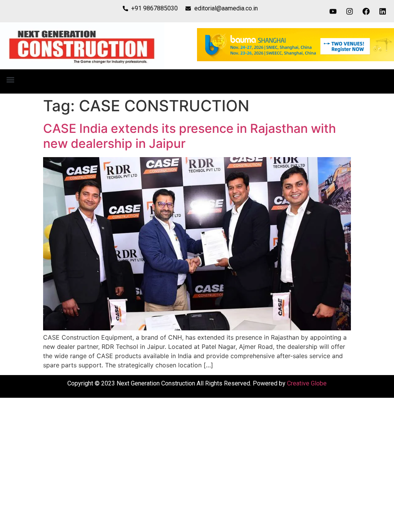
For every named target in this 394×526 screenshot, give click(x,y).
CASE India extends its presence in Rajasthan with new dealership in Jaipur (189, 136)
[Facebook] (366, 11)
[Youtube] (333, 11)
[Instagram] (349, 11)
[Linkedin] (383, 11)
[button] (10, 79)
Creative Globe (307, 383)
